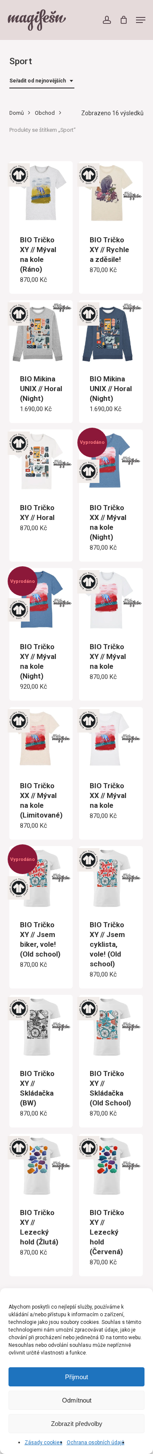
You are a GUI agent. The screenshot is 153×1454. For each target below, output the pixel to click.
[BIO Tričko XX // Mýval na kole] (111, 739)
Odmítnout (76, 1400)
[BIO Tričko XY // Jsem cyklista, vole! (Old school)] (111, 878)
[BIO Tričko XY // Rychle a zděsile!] (111, 193)
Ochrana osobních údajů (96, 1442)
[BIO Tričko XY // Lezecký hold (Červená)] (111, 1166)
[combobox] (41, 81)
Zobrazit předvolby (76, 1423)
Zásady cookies (43, 1442)
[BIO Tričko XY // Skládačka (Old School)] (111, 1027)
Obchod (45, 113)
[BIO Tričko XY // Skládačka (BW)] (41, 1027)
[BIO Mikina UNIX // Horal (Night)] (41, 332)
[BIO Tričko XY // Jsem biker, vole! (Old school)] (41, 878)
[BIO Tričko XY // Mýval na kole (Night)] (41, 600)
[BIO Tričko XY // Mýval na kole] (111, 600)
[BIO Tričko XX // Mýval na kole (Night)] (111, 461)
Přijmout (76, 1376)
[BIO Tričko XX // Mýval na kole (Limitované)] (41, 739)
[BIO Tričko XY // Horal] (41, 461)
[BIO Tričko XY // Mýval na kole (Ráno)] (41, 193)
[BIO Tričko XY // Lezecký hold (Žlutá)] (41, 1166)
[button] (140, 20)
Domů (16, 113)
